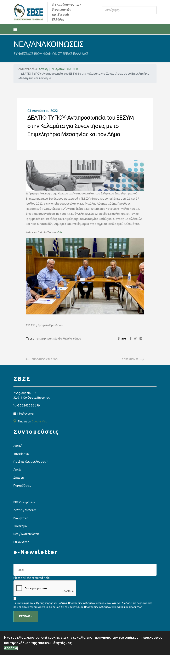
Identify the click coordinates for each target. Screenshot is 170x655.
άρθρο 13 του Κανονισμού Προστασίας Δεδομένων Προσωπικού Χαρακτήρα (97, 607)
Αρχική (17, 445)
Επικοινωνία (21, 542)
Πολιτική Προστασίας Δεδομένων (77, 603)
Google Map (39, 421)
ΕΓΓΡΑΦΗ (26, 616)
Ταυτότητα (21, 453)
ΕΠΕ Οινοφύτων (24, 502)
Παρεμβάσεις (22, 485)
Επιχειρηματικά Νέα (49, 338)
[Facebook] (130, 338)
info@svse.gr (25, 413)
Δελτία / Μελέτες (24, 510)
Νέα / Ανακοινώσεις (26, 534)
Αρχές (17, 469)
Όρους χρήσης (44, 603)
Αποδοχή (11, 648)
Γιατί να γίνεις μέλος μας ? (30, 461)
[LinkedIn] (141, 338)
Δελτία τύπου (72, 338)
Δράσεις (18, 477)
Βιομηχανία (21, 518)
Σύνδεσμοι (20, 526)
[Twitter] (135, 338)
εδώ (59, 232)
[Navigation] (15, 29)
